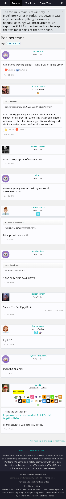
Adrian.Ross (38, 251)
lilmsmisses (38, 326)
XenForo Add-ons (26, 482)
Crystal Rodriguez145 (38, 356)
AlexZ (38, 385)
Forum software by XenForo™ (33, 474)
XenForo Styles (42, 482)
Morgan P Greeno (38, 146)
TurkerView (45, 3)
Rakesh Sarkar (38, 294)
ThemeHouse (49, 478)
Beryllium (28, 486)
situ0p (38, 175)
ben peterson (14, 43)
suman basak (38, 207)
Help (38, 486)
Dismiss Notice (62, 12)
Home (6, 3)
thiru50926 (38, 51)
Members (30, 3)
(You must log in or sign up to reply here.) (47, 441)
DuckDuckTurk (38, 86)
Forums (16, 3)
